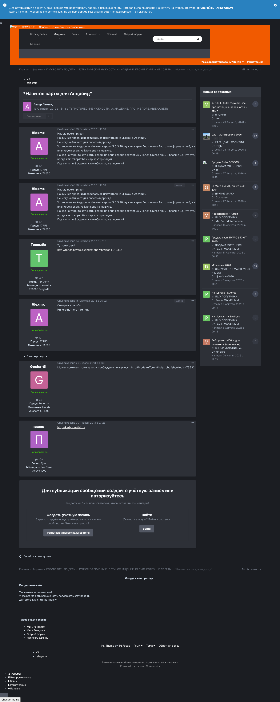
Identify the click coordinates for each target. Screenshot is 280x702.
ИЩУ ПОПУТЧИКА (226, 217)
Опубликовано (81, 129)
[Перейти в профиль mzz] (206, 104)
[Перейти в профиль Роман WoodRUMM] (206, 239)
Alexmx (47, 104)
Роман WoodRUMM (227, 248)
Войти (147, 528)
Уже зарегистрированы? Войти (221, 61)
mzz (218, 118)
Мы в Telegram (36, 630)
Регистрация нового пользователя (68, 532)
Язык (137, 645)
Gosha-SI (38, 367)
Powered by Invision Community (140, 666)
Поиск (75, 34)
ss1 (217, 169)
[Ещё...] (192, 129)
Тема (150, 645)
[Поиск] (198, 39)
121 (40, 165)
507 (40, 277)
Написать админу (37, 637)
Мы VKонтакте (36, 626)
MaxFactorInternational (229, 221)
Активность (93, 34)
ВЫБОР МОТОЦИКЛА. (228, 347)
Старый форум (133, 34)
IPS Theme (107, 645)
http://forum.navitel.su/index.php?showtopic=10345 (89, 249)
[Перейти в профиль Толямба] (39, 258)
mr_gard (220, 351)
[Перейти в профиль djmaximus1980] (206, 267)
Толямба (38, 245)
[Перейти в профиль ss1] (206, 164)
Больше (35, 43)
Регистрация (255, 61)
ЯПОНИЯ (220, 114)
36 (40, 399)
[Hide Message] (275, 5)
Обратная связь (169, 645)
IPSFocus (124, 645)
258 (40, 459)
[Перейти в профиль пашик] (39, 439)
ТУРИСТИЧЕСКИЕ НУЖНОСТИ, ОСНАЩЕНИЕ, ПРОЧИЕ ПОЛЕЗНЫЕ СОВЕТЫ (119, 108)
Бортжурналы (38, 34)
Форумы (59, 34)
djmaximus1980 (225, 276)
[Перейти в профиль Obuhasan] (206, 187)
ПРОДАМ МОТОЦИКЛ (228, 165)
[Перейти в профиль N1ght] (206, 136)
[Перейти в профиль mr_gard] (206, 342)
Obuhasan (222, 197)
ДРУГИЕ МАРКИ (224, 193)
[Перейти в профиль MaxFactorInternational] (206, 215)
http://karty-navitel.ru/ (71, 427)
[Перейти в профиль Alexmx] (27, 106)
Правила (112, 34)
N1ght (219, 145)
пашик (38, 426)
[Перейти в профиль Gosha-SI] (39, 380)
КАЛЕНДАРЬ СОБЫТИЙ (229, 142)
